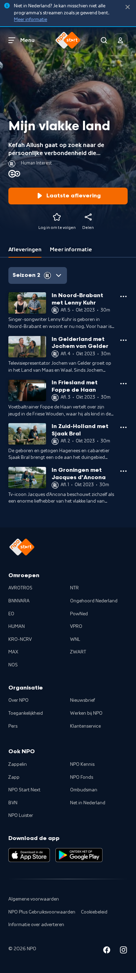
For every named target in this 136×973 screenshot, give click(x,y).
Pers (12, 726)
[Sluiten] (127, 7)
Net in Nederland (87, 802)
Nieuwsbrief (82, 700)
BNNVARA (19, 600)
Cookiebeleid (94, 912)
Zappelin (17, 764)
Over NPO (18, 700)
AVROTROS (20, 588)
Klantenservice (85, 726)
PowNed (79, 613)
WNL (75, 639)
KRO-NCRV (20, 639)
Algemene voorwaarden (33, 899)
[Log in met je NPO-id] (120, 40)
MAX (13, 652)
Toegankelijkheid (25, 713)
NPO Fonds (81, 777)
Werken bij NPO (86, 713)
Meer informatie (30, 19)
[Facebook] (107, 951)
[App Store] (29, 855)
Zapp (14, 777)
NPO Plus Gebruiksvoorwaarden (41, 912)
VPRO (76, 626)
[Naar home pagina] (68, 40)
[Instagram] (123, 951)
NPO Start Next (24, 790)
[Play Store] (79, 855)
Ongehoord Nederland (94, 600)
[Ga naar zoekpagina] (104, 40)
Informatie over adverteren (36, 924)
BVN (12, 802)
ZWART (78, 652)
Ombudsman (83, 790)
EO (11, 613)
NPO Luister (20, 815)
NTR (74, 588)
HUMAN (16, 626)
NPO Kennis (82, 764)
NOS (13, 665)
